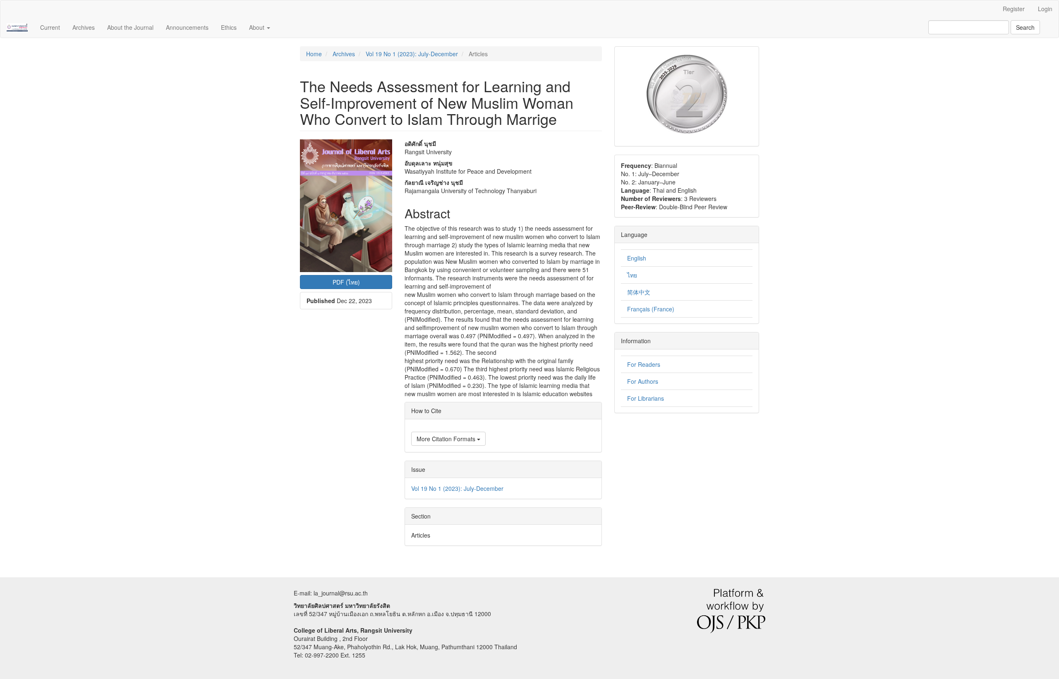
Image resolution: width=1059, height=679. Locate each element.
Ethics (229, 27)
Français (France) (650, 309)
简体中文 (638, 292)
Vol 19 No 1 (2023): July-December (412, 54)
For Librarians (645, 398)
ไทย (632, 275)
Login (1045, 9)
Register (1014, 9)
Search (1025, 27)
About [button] (257, 27)
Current (50, 27)
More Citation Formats (447, 439)
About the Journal (130, 27)
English (636, 258)
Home (314, 54)
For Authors (642, 381)
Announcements (187, 27)
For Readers (643, 364)
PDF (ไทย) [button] (346, 282)
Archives (83, 27)
